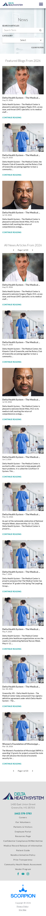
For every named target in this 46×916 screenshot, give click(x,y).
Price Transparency (22, 860)
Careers (23, 817)
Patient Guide (23, 850)
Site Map (22, 910)
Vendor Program (23, 869)
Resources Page (23, 836)
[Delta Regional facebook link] (18, 874)
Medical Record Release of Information (23, 845)
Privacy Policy (22, 906)
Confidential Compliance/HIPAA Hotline (23, 841)
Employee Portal (23, 831)
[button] (41, 4)
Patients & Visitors (23, 827)
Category (7, 36)
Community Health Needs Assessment (23, 864)
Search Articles (10, 26)
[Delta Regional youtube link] (23, 874)
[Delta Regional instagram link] (28, 874)
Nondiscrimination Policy (23, 855)
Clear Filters (37, 47)
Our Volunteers (23, 822)
